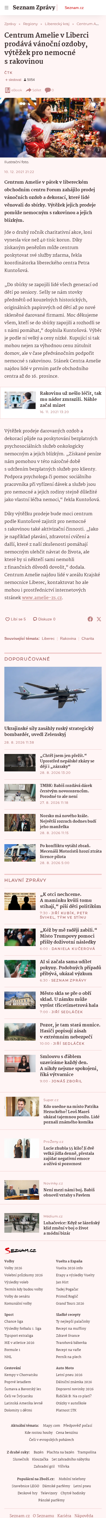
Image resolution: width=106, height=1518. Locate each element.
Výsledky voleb (16, 1282)
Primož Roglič (67, 1296)
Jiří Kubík (62, 913)
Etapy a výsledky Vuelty (75, 1275)
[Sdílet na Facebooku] (90, 619)
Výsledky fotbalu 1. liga (22, 1329)
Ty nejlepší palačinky (73, 1322)
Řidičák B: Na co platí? (74, 1396)
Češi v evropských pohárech (51, 1440)
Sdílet (36, 90)
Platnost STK (66, 1410)
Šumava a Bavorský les (22, 1389)
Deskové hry (28, 1493)
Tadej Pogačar (67, 1289)
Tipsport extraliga (18, 1336)
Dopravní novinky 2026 (74, 1389)
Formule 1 (12, 1350)
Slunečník (21, 1459)
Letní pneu (82, 1486)
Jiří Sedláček (67, 1012)
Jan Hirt (62, 1282)
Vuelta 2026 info (69, 1268)
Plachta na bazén (60, 1452)
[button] (53, 127)
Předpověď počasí (77, 1426)
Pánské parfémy (51, 1500)
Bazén (38, 1452)
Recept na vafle (68, 1350)
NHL (8, 1357)
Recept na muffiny (71, 1329)
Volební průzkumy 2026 (23, 1275)
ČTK (8, 73)
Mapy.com (51, 1426)
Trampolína (86, 1452)
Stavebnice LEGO (25, 1486)
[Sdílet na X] (99, 619)
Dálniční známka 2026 (74, 1382)
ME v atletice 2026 (19, 1343)
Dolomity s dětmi (18, 1410)
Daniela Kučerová (73, 949)
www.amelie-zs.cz (42, 598)
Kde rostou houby (39, 1433)
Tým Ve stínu (72, 917)
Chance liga (13, 1322)
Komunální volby (18, 1304)
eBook (16, 90)
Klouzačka (40, 1459)
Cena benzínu (67, 1433)
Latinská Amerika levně (23, 1403)
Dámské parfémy (56, 1486)
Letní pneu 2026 (69, 1375)
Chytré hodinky (73, 1493)
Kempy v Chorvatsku (21, 1375)
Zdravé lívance (68, 1336)
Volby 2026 (13, 1268)
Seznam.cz (74, 7)
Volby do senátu (17, 1296)
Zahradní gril (44, 1466)
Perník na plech (68, 1357)
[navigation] (6, 7)
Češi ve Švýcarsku (18, 1396)
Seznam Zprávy (69, 980)
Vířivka (63, 1466)
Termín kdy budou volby (23, 1289)
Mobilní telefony (72, 1479)
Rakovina (68, 638)
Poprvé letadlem (17, 1382)
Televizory (49, 1493)
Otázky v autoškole (71, 1403)
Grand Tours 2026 (70, 1304)
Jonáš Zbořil (67, 1081)
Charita (88, 638)
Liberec (48, 638)
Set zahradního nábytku (71, 1459)
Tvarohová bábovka (71, 1343)
